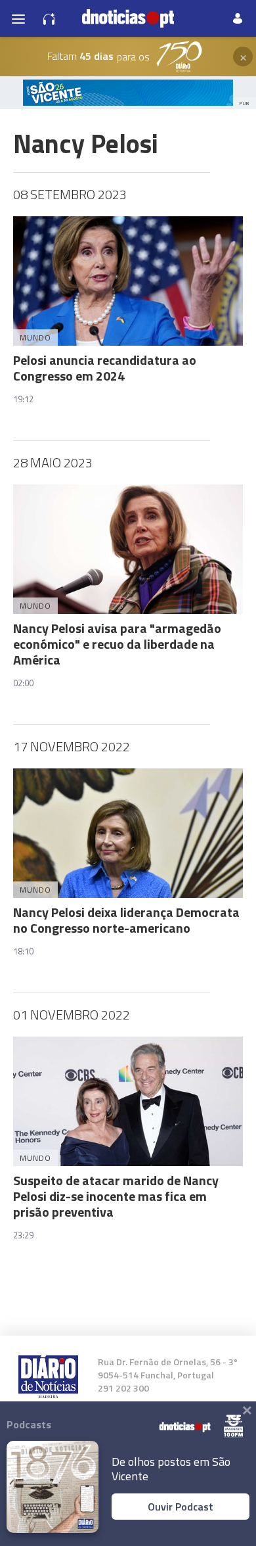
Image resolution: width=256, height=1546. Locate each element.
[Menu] (18, 18)
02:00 (23, 683)
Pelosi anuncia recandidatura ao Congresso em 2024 (104, 368)
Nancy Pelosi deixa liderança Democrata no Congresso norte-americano (126, 920)
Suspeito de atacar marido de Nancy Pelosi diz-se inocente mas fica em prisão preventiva (116, 1196)
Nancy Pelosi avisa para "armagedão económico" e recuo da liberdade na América (117, 644)
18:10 (23, 951)
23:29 (23, 1235)
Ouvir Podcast (180, 1506)
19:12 (23, 399)
